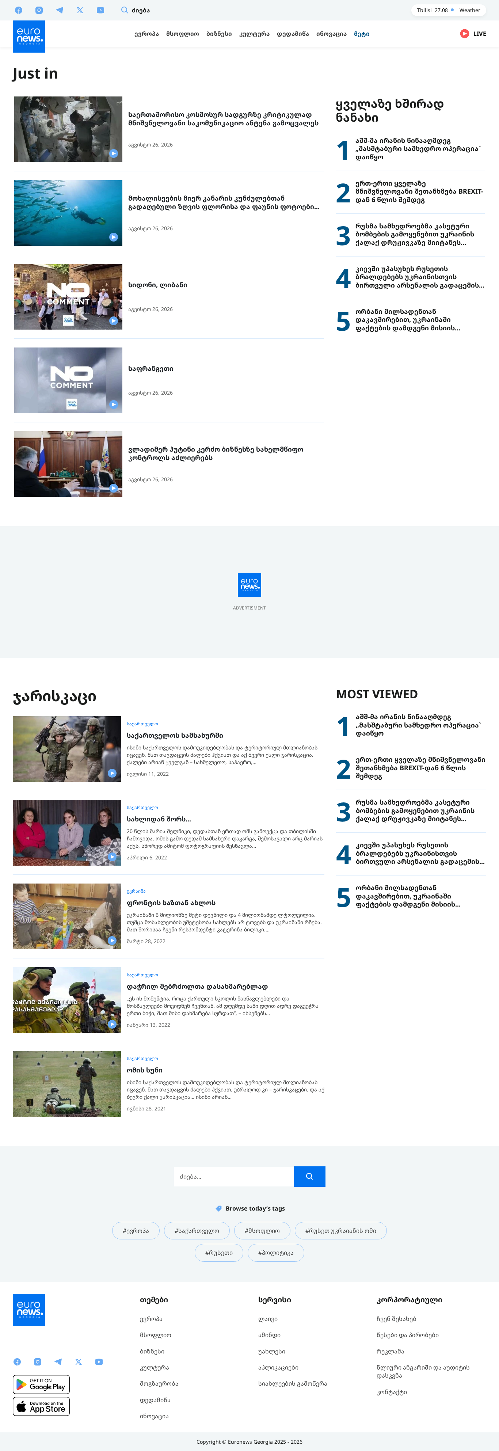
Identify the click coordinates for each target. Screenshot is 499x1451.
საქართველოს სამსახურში (175, 735)
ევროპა (151, 1319)
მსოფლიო (155, 1335)
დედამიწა (155, 1400)
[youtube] (100, 10)
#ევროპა (136, 1231)
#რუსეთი (219, 1253)
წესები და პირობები (408, 1335)
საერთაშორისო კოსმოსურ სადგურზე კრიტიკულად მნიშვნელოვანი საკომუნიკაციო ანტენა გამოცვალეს (223, 118)
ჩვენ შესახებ (396, 1319)
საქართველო (142, 724)
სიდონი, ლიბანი (157, 285)
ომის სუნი (145, 1070)
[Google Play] (41, 1384)
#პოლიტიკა (276, 1253)
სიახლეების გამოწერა (292, 1383)
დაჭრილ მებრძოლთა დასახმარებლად (197, 986)
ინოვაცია (154, 1416)
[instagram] (39, 10)
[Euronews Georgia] (29, 36)
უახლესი (271, 1351)
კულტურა (154, 1367)
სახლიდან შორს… (159, 819)
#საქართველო (197, 1231)
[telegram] (59, 10)
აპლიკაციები (278, 1367)
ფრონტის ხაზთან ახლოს (171, 903)
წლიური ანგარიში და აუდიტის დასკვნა (423, 1371)
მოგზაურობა (159, 1383)
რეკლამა (390, 1351)
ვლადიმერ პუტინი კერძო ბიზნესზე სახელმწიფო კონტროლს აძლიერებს (215, 453)
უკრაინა (136, 891)
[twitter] (80, 10)
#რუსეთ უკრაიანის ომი (340, 1231)
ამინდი (269, 1335)
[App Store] (41, 1406)
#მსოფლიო (262, 1231)
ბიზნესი (152, 1351)
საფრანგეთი (151, 368)
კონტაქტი (392, 1392)
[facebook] (18, 10)
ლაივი (268, 1319)
